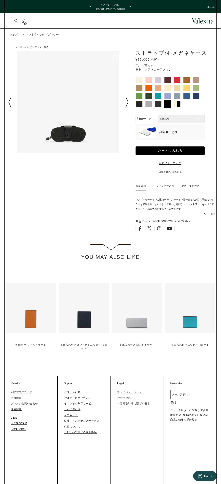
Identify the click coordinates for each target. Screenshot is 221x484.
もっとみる (209, 214)
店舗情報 (16, 397)
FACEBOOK (18, 429)
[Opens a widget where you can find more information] (205, 476)
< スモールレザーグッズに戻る (32, 47)
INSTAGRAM (19, 423)
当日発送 (121, 9)
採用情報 (16, 409)
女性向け (100, 9)
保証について (72, 426)
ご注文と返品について (77, 397)
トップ (14, 34)
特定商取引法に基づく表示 (133, 403)
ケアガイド (71, 415)
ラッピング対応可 (163, 186)
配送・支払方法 (191, 186)
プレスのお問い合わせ (24, 403)
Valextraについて (21, 392)
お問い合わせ (72, 392)
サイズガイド (72, 409)
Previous (9, 102)
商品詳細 (141, 186)
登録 (173, 402)
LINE (14, 417)
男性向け (110, 9)
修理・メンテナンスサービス (81, 420)
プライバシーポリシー (130, 392)
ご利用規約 (124, 397)
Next (126, 102)
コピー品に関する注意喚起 (80, 432)
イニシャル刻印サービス (79, 403)
